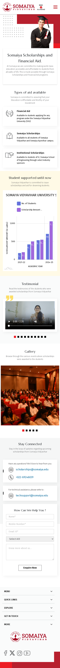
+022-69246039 (24, 477)
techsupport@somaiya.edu (32, 495)
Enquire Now (30, 567)
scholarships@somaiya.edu (32, 469)
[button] (15, 337)
